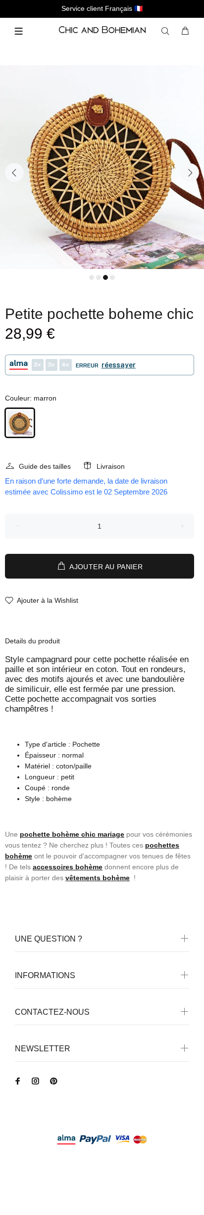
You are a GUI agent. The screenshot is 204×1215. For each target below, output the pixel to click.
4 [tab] (112, 277)
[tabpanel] (102, 167)
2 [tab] (98, 277)
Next (189, 172)
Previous (14, 172)
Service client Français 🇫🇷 (102, 8)
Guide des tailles (45, 466)
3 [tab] (105, 277)
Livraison (111, 466)
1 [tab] (91, 277)
